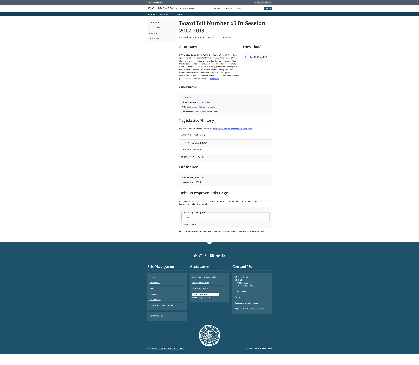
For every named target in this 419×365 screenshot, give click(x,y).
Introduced (250, 57)
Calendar (153, 294)
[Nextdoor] (218, 255)
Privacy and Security (200, 282)
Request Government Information (249, 308)
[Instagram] (200, 255)
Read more (214, 78)
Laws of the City (165, 14)
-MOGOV (160, 8)
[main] (209, 127)
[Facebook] (195, 255)
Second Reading (199, 142)
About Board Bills (155, 28)
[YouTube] (212, 255)
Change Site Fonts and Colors (205, 277)
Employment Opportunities (161, 305)
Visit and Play (155, 299)
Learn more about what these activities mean (232, 129)
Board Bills (178, 14)
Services (216, 8)
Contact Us (239, 297)
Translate (211, 297)
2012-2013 (193, 97)
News (239, 8)
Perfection (197, 149)
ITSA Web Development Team (171, 349)
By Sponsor (153, 33)
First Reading (198, 135)
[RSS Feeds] (223, 255)
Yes (187, 217)
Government (228, 8)
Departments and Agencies (246, 303)
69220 (194, 107)
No (195, 217)
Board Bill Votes (154, 38)
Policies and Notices (200, 288)
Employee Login (156, 316)
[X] (206, 255)
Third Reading (198, 157)
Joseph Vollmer (205, 102)
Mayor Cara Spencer (185, 8)
